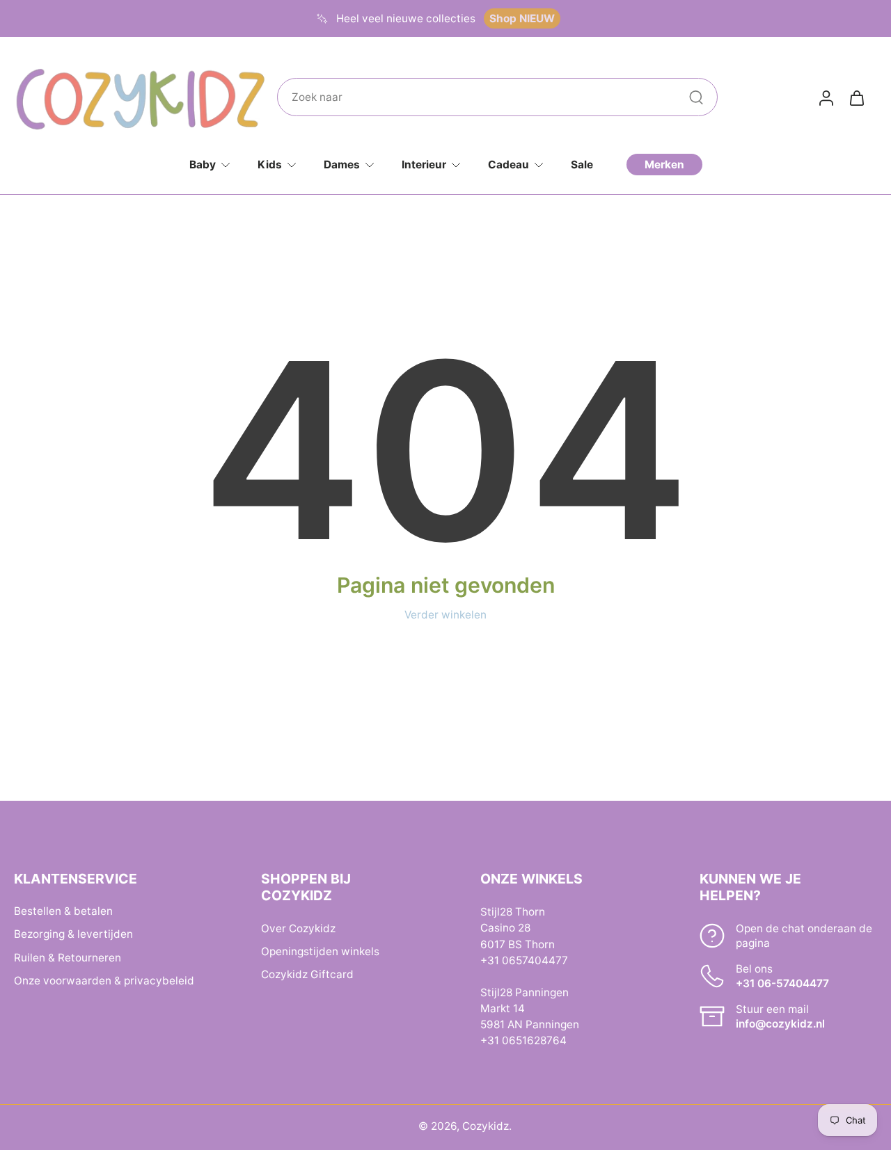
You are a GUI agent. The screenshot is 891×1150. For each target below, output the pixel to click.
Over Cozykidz (298, 927)
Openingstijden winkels (320, 950)
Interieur (424, 164)
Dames (342, 164)
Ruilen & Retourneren (67, 957)
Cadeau (508, 164)
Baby (202, 164)
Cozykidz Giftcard (307, 973)
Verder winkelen (445, 614)
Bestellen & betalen (63, 911)
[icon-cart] (856, 97)
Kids (270, 164)
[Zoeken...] (696, 97)
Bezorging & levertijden (73, 934)
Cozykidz (485, 1126)
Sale (582, 164)
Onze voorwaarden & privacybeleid (104, 980)
